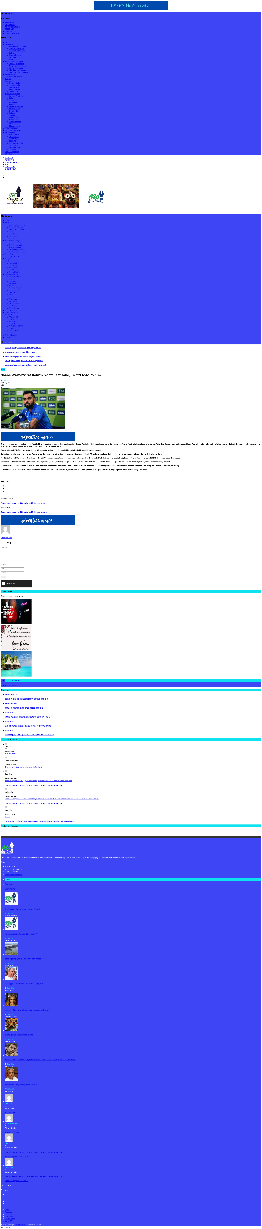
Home (7, 42)
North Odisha (14, 83)
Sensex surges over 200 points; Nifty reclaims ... (24, 503)
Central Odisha (15, 91)
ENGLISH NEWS (12, 33)
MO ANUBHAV (20, 1225)
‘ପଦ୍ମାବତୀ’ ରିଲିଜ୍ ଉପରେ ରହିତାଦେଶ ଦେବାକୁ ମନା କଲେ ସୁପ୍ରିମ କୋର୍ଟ (27, 1010)
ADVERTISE (10, 132)
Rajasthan (13, 117)
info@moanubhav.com (13, 875)
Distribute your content (19, 70)
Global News (14, 126)
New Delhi (13, 111)
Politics (12, 53)
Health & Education (17, 51)
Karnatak (13, 102)
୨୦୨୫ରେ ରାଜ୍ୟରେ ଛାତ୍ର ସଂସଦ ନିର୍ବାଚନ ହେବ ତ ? (21, 352)
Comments (10, 888)
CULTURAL (14, 137)
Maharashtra (14, 109)
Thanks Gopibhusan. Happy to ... (17, 1156)
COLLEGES (13, 145)
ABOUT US (9, 22)
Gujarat (12, 98)
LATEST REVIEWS (12, 680)
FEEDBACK (9, 29)
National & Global (12, 94)
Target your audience (18, 66)
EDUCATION (14, 134)
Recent (8, 879)
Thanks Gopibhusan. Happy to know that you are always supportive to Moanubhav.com (38, 781)
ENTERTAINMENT (17, 143)
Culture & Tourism (16, 49)
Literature (13, 57)
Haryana (13, 100)
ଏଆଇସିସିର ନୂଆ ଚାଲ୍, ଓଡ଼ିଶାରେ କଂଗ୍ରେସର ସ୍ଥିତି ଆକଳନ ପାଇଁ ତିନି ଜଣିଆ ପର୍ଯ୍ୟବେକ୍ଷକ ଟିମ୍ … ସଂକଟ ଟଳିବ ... (40, 1060)
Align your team (16, 68)
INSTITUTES (14, 147)
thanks (7, 817)
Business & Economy (17, 46)
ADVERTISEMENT (12, 27)
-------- (3, 431)
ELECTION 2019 (11, 128)
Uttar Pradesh (15, 122)
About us (8, 1212)
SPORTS (12, 141)
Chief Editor (6, 380)
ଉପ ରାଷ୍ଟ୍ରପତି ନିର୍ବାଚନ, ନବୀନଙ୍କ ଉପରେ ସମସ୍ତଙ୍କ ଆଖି (24, 361)
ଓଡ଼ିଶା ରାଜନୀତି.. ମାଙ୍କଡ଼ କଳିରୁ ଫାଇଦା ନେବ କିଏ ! (21, 1084)
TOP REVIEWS (11, 685)
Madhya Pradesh (16, 107)
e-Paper (8, 79)
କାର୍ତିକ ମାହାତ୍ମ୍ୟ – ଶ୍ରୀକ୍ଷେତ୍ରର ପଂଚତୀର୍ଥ (19, 1035)
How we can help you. (14, 61)
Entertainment (15, 55)
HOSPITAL (13, 139)
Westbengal (14, 124)
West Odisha (14, 89)
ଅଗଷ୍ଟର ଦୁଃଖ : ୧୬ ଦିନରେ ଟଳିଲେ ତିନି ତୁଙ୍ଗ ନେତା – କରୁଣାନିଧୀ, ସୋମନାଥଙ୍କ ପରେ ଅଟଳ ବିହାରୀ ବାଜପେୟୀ (40, 821)
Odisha (8, 81)
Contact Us (9, 1221)
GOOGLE (8, 154)
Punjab (12, 115)
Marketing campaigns (18, 72)
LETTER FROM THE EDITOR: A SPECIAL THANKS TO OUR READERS (33, 785)
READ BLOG (10, 25)
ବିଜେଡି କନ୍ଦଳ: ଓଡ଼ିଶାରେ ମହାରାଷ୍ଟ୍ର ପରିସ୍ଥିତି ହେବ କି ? (23, 348)
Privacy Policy (10, 1219)
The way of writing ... (13, 1132)
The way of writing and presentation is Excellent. (23, 767)
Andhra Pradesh (16, 96)
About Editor (10, 74)
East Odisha (14, 87)
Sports (12, 59)
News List (9, 44)
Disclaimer (9, 1216)
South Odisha (14, 85)
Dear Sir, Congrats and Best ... (16, 1181)
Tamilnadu (13, 119)
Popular (8, 884)
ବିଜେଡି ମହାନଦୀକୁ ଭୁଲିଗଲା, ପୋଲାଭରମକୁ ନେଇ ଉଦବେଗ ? (24, 356)
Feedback (8, 1214)
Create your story (16, 64)
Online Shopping (12, 152)
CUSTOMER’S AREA (13, 130)
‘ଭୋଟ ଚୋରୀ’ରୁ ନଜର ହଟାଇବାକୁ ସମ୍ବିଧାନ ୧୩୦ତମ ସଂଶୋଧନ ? (25, 365)
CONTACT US (10, 31)
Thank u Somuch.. (12, 753)
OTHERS (12, 149)
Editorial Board (15, 76)
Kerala (12, 104)
